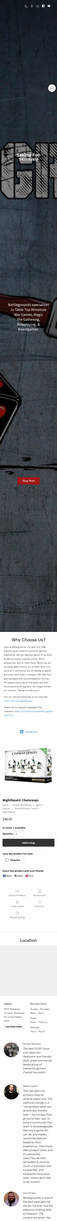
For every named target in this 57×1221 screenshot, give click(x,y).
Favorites (40, 906)
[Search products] (52, 88)
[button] (14, 860)
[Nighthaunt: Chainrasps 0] (28, 767)
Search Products (17, 895)
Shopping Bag (17, 917)
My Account (40, 895)
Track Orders (17, 906)
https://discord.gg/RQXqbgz (18, 701)
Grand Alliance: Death (26, 808)
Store (6, 804)
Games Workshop (22, 804)
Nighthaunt (9, 812)
